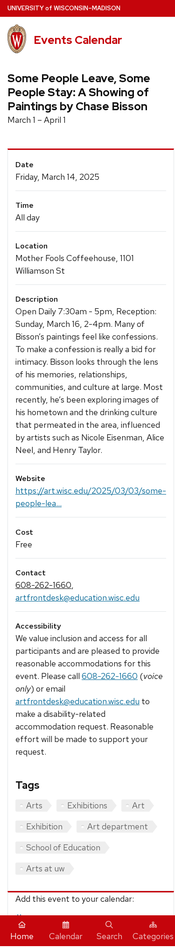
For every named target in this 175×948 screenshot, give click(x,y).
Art (138, 805)
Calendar (66, 936)
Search (109, 936)
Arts (34, 805)
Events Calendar (78, 40)
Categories (153, 936)
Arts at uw (45, 868)
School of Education (63, 847)
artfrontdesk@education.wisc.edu (77, 597)
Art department (117, 826)
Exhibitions (87, 805)
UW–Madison (63, 8)
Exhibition (44, 826)
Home (22, 936)
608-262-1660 (43, 585)
